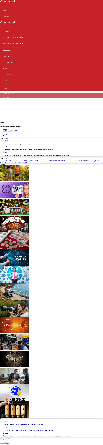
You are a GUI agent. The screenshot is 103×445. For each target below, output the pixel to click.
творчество (84, 160)
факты (89, 160)
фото (96, 160)
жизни (31, 160)
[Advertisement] (51, 109)
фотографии (9, 162)
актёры (14, 160)
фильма (92, 160)
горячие (22, 160)
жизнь (36, 160)
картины (52, 160)
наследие (71, 160)
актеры (10, 160)
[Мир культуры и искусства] (7, 3)
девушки (26, 160)
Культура (6, 50)
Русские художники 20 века (13, 43)
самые (77, 160)
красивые (57, 160)
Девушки (8, 74)
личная (63, 160)
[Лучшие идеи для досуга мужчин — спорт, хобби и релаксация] (14, 181)
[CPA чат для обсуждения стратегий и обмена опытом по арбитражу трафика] (14, 198)
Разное (8, 81)
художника (25, 162)
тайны (80, 160)
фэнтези (13, 162)
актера (1, 160)
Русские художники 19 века (13, 37)
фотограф (3, 162)
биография (18, 160)
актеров (6, 160)
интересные (42, 160)
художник (18, 162)
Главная (5, 129)
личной (66, 160)
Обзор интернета (10, 62)
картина (47, 160)
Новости (6, 56)
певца (74, 160)
